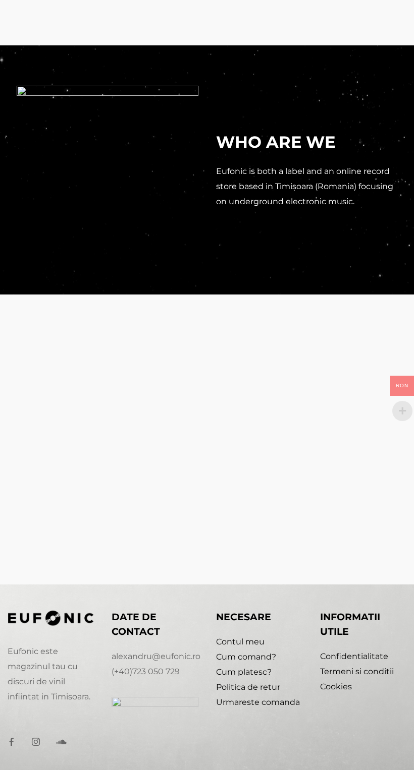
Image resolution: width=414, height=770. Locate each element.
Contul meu (240, 641)
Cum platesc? (244, 672)
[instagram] (40, 742)
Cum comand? (246, 657)
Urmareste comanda (258, 702)
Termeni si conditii (357, 671)
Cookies (336, 686)
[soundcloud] (64, 742)
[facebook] (16, 742)
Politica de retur (248, 687)
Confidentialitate (354, 656)
